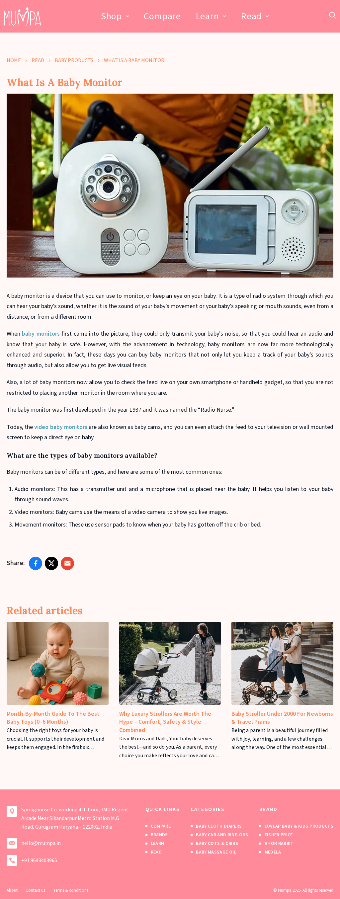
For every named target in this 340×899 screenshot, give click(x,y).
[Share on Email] (67, 563)
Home (14, 60)
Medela (273, 852)
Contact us (35, 890)
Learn (207, 16)
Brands (159, 835)
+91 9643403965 (39, 860)
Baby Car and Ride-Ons (222, 835)
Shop (111, 16)
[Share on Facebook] (35, 563)
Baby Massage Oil (216, 852)
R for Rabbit (279, 843)
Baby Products (74, 60)
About (12, 890)
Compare (162, 16)
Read (251, 16)
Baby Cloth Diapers (219, 826)
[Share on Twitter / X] (51, 563)
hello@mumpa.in (41, 843)
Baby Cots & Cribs (217, 843)
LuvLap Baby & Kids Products (299, 826)
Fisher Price (279, 835)
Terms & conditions (70, 890)
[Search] (332, 15)
